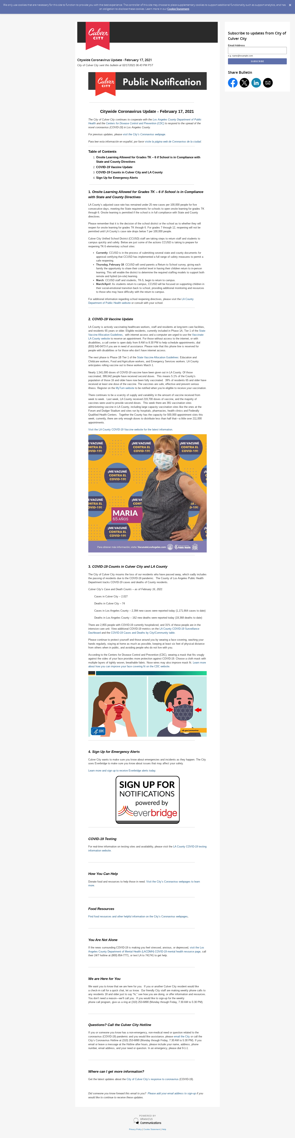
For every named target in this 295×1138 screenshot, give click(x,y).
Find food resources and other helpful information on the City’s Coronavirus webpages (138, 916)
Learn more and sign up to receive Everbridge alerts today (121, 770)
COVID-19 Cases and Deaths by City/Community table (143, 632)
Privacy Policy (135, 1129)
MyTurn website (125, 388)
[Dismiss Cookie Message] (290, 4)
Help (164, 1129)
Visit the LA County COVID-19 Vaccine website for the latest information (130, 429)
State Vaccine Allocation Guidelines (157, 357)
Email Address (236, 45)
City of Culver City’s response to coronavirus (153, 1079)
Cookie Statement (178, 9)
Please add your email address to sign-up (172, 1093)
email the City (182, 1036)
